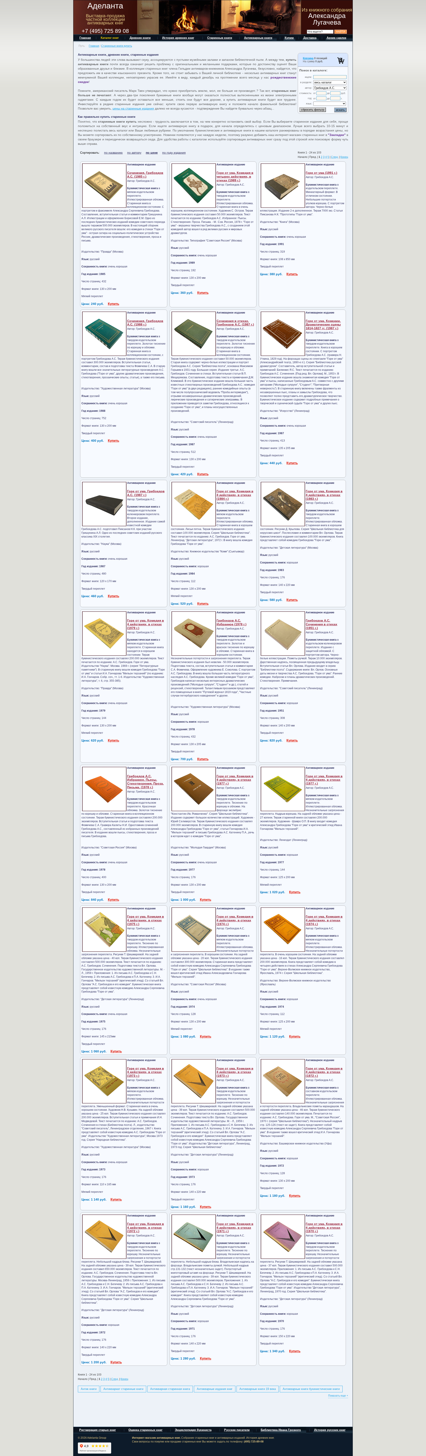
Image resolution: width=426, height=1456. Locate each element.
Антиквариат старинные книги (123, 1389)
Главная (94, 45)
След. (334, 157)
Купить (113, 304)
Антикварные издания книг (215, 1389)
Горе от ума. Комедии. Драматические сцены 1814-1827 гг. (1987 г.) (323, 324)
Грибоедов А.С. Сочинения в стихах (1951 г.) (321, 624)
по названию (113, 152)
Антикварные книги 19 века (257, 1389)
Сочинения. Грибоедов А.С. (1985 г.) (145, 174)
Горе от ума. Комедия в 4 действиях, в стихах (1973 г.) (145, 1072)
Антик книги (89, 1389)
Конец (344, 157)
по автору (134, 152)
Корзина (308, 58)
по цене (152, 152)
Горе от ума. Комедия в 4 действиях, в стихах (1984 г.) (235, 494)
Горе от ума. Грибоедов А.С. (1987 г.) (146, 493)
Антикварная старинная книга (170, 1389)
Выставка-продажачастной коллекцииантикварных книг (105, 19)
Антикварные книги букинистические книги (311, 1389)
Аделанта (105, 5)
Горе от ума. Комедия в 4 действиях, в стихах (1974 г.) (235, 920)
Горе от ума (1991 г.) (321, 173)
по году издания (174, 152)
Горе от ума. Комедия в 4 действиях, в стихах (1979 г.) (145, 624)
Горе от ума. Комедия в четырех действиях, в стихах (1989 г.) (235, 176)
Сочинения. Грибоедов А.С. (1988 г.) (145, 322)
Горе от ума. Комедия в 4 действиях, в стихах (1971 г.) (235, 1227)
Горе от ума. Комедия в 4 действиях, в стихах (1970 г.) (324, 1227)
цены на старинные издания (133, 108)
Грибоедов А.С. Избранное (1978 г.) (232, 622)
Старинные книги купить (116, 45)
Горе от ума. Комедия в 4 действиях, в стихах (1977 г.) (235, 779)
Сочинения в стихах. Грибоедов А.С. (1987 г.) (235, 322)
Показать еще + (338, 1395)
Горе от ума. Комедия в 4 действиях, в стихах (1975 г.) (145, 920)
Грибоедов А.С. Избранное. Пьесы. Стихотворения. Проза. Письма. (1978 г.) (145, 781)
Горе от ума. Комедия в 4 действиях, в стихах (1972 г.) (324, 1072)
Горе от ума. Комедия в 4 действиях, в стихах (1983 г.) (324, 494)
